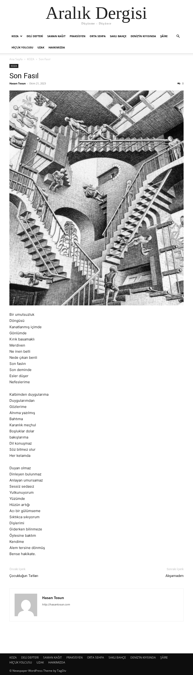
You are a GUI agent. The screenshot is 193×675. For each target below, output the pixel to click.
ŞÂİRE (164, 36)
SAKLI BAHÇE (118, 36)
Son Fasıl (24, 75)
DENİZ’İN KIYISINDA (143, 36)
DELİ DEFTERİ (35, 36)
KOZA (15, 36)
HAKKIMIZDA (56, 47)
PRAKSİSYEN (77, 36)
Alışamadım (174, 576)
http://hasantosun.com (56, 604)
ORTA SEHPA (98, 36)
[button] (178, 36)
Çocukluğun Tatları (23, 576)
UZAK (40, 47)
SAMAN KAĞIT (56, 36)
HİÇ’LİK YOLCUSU (22, 47)
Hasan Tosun (17, 83)
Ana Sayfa (16, 59)
